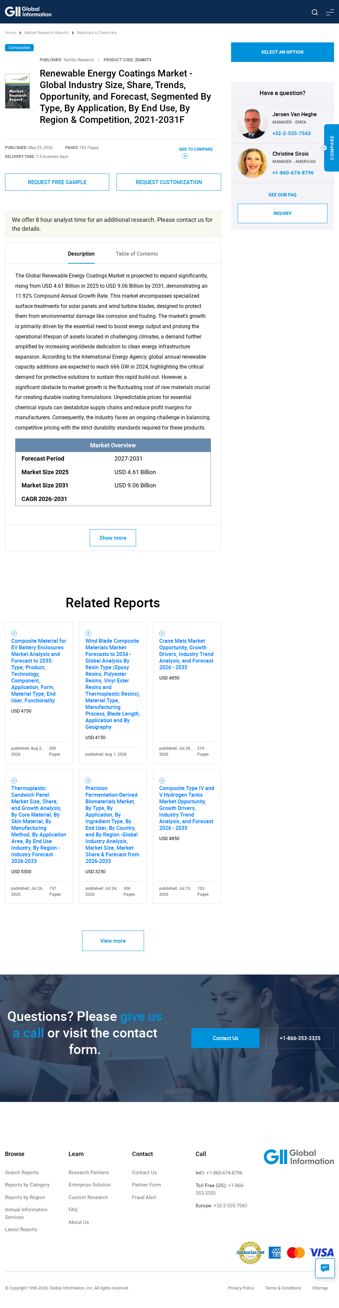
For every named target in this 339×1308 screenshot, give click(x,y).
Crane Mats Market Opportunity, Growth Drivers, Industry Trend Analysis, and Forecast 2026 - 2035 (186, 654)
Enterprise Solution (90, 1185)
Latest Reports (21, 1230)
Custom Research (88, 1197)
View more (113, 940)
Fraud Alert (144, 1197)
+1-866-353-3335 (300, 1038)
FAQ (73, 1210)
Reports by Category (27, 1185)
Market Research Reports (46, 32)
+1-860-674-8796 (293, 173)
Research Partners (89, 1173)
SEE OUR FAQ (282, 194)
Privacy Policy (241, 1287)
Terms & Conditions (283, 1287)
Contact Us (225, 1038)
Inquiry (282, 213)
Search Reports (22, 1173)
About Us (79, 1222)
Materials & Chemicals (97, 32)
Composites (19, 47)
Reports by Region (25, 1197)
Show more (112, 537)
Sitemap (320, 1287)
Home (11, 32)
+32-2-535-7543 (291, 133)
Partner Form (146, 1185)
